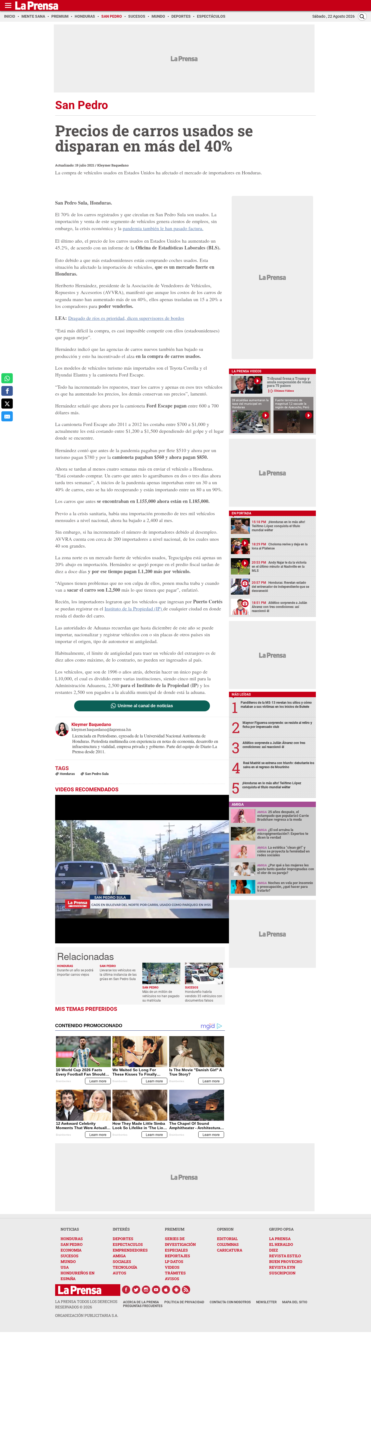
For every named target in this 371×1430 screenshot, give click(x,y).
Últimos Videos (284, 391)
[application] (142, 869)
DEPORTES (123, 1238)
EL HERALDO (281, 1244)
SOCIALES (122, 1261)
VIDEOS (172, 1267)
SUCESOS (69, 1255)
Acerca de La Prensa (141, 1302)
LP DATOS (174, 1261)
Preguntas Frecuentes (142, 1306)
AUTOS (119, 1272)
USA (65, 1267)
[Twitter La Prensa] (136, 1290)
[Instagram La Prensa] (146, 1290)
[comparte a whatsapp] (7, 378)
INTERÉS (121, 1229)
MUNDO (68, 1261)
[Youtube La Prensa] (156, 1290)
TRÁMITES (175, 1272)
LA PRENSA (280, 1238)
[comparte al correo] (7, 416)
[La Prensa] (80, 1290)
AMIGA (119, 1255)
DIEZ (273, 1250)
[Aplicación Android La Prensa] (176, 1290)
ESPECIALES (176, 1250)
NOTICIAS (70, 1229)
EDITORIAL (227, 1238)
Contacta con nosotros (230, 1302)
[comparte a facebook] (7, 391)
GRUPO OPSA (281, 1229)
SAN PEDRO (72, 1244)
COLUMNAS (228, 1244)
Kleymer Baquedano (113, 165)
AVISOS (172, 1278)
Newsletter (266, 1302)
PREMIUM (174, 1229)
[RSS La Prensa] (186, 1290)
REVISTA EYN (282, 1267)
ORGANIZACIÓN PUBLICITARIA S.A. (86, 1315)
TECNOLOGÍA (125, 1267)
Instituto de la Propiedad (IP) (134, 608)
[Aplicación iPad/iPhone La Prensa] (166, 1290)
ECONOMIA (71, 1250)
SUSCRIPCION (282, 1272)
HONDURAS (72, 1238)
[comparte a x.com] (7, 404)
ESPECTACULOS (128, 1244)
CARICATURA (229, 1250)
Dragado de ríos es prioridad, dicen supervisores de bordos (126, 318)
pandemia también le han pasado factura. (163, 228)
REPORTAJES (177, 1255)
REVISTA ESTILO (285, 1255)
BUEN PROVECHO (285, 1261)
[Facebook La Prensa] (126, 1290)
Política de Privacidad (184, 1302)
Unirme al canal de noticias (145, 706)
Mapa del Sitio (294, 1302)
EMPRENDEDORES (130, 1250)
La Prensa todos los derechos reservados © (86, 1304)
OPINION (225, 1229)
